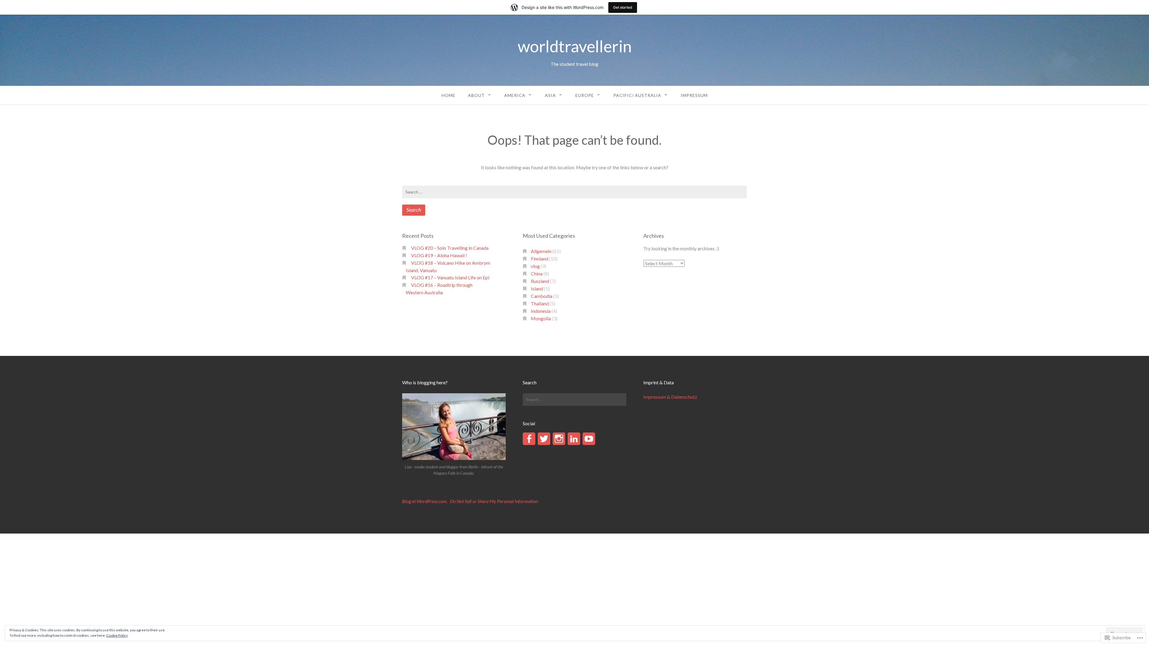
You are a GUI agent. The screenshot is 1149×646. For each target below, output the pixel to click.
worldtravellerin (575, 46)
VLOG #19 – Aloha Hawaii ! (439, 255)
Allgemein (541, 251)
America (514, 95)
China (536, 273)
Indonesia (541, 311)
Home (448, 95)
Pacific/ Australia (637, 95)
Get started (622, 7)
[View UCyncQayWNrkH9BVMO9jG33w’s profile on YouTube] (589, 439)
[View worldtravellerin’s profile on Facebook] (529, 439)
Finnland (539, 258)
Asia (550, 95)
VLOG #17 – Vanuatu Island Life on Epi (450, 277)
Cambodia (541, 296)
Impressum (694, 95)
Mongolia (541, 318)
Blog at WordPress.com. (425, 501)
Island (537, 288)
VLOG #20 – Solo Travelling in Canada (450, 248)
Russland (540, 281)
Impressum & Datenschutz (670, 397)
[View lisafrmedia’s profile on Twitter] (544, 439)
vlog (535, 266)
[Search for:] (574, 192)
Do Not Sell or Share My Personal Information (494, 501)
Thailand (540, 303)
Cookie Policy (117, 635)
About (476, 95)
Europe (584, 95)
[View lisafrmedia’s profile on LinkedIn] (574, 439)
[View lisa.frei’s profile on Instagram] (559, 439)
